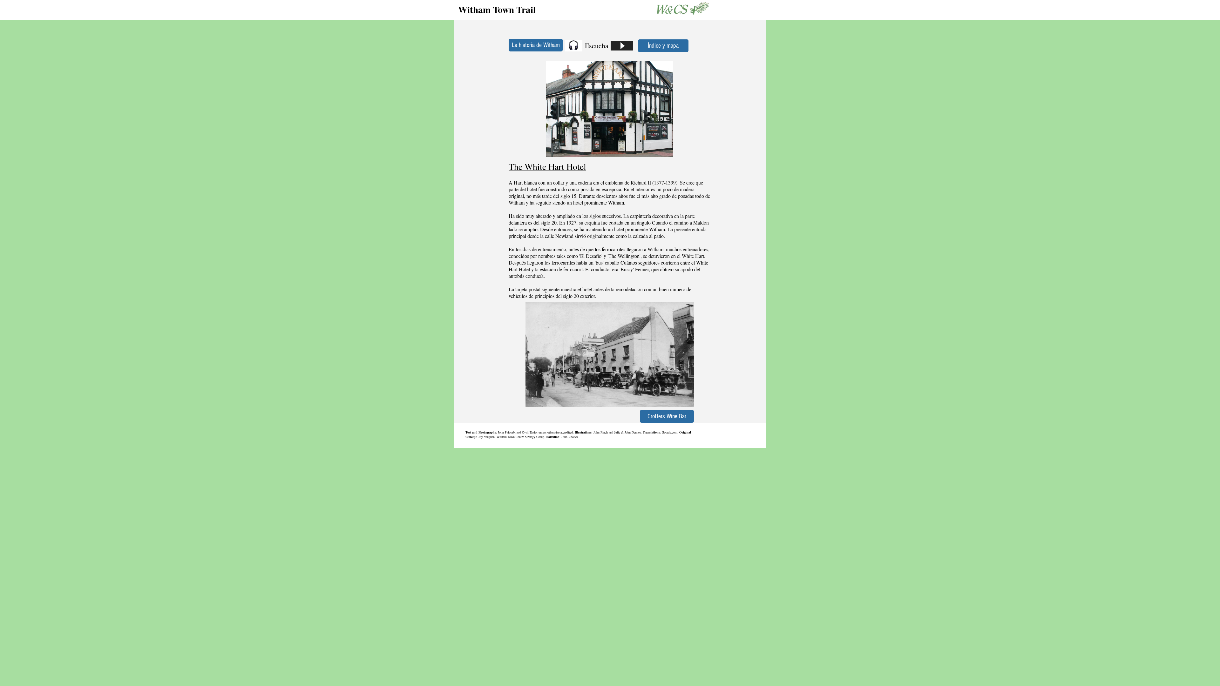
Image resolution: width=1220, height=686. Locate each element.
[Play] (622, 45)
